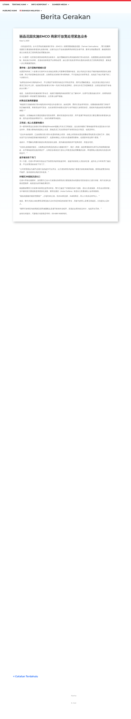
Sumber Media (59, 5)
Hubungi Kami (10, 11)
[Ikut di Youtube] (49, 710)
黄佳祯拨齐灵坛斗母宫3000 (30, 588)
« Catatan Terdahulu (25, 676)
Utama (6, 5)
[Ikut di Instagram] (43, 710)
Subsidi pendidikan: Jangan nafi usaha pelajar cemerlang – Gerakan (52, 651)
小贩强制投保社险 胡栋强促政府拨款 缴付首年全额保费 (43, 620)
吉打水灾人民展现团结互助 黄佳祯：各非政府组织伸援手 (44, 304)
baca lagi (19, 320)
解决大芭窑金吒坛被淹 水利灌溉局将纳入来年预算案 (42, 398)
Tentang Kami (19, 5)
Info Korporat (39, 5)
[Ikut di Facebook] (32, 710)
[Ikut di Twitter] (37, 710)
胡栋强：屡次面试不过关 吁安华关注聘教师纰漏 (39, 492)
